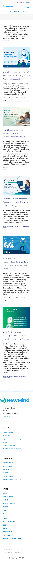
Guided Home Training (9, 445)
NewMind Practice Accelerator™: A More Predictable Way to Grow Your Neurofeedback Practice (16, 75)
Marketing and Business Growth (10, 97)
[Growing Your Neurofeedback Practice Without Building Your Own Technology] (16, 185)
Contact (18, 2)
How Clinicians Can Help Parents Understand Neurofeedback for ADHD (14, 133)
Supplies (5, 506)
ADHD (4, 168)
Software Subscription (9, 503)
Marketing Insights (21, 97)
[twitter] (13, 558)
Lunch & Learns (7, 466)
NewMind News (6, 99)
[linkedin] (23, 558)
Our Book (5, 500)
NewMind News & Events (15, 99)
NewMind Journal (8, 476)
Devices (5, 510)
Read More (5, 100)
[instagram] (16, 558)
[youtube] (20, 558)
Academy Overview (8, 463)
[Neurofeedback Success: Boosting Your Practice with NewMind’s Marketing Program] (16, 317)
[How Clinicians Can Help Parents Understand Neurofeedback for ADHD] (16, 116)
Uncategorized (6, 227)
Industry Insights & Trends (8, 226)
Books (4, 513)
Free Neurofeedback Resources (12, 479)
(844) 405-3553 (26, 2)
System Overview (8, 432)
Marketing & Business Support (12, 449)
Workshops (6, 473)
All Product (6, 493)
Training (5, 442)
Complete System (8, 497)
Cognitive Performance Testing (12, 439)
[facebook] (10, 558)
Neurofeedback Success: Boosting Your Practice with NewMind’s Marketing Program (16, 335)
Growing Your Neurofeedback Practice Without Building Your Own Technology (16, 202)
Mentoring (6, 469)
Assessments (6, 435)
